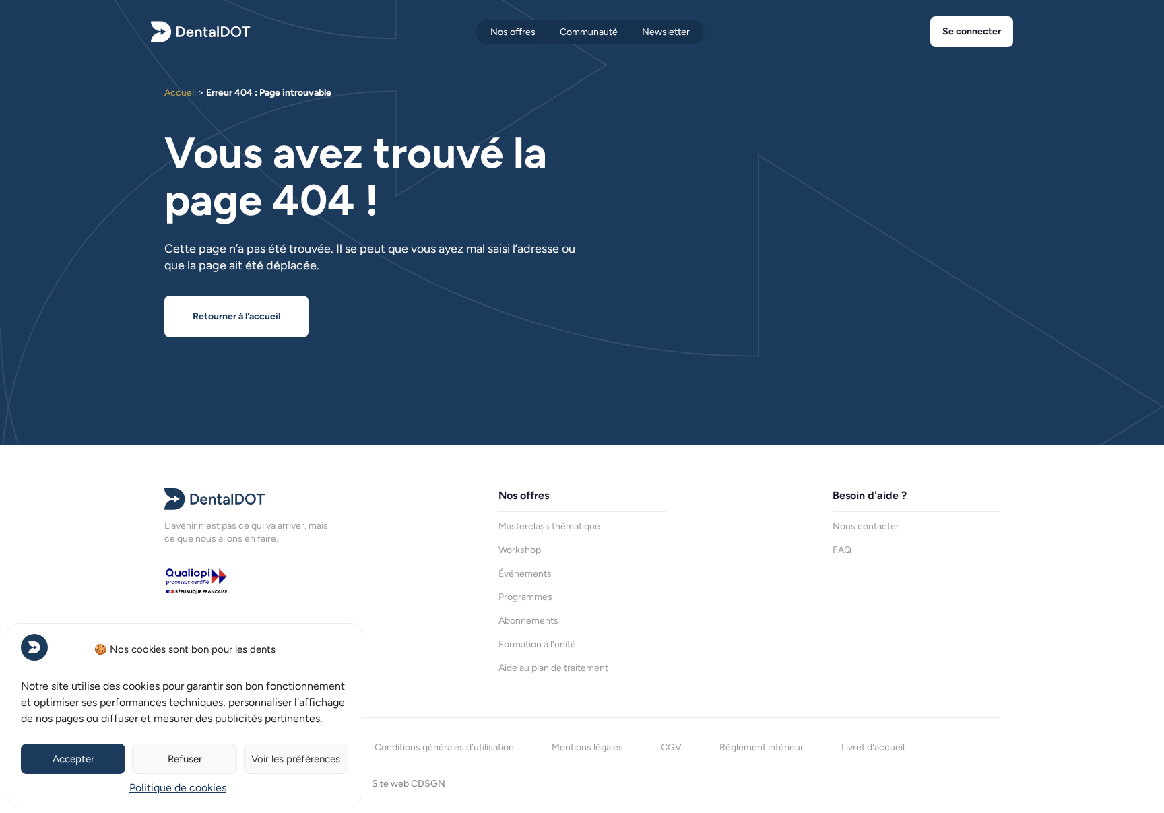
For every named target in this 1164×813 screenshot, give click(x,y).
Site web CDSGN (408, 783)
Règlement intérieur (761, 747)
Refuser (185, 759)
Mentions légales (587, 747)
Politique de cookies (177, 787)
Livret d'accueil (873, 747)
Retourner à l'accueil (236, 316)
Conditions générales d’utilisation (444, 747)
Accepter (73, 759)
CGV (671, 747)
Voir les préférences (295, 759)
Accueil (180, 92)
